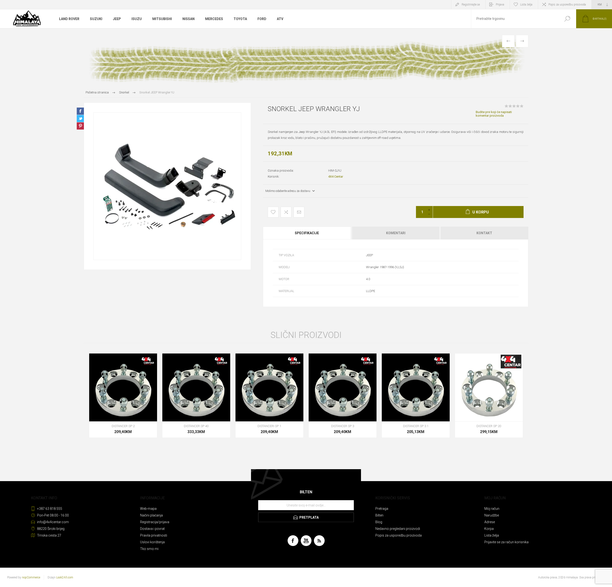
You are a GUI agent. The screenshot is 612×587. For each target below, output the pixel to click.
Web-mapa (148, 509)
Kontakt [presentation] (484, 233)
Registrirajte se (471, 4)
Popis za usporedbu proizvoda (567, 4)
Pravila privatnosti (153, 535)
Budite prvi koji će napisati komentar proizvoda (494, 113)
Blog (378, 522)
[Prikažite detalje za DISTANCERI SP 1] (269, 395)
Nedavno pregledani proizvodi (397, 529)
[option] (167, 186)
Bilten (379, 515)
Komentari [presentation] (395, 233)
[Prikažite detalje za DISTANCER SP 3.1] (416, 395)
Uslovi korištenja (152, 542)
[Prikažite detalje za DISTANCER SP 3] (343, 395)
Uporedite (286, 212)
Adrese (489, 522)
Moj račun (491, 509)
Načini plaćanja (151, 515)
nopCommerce (31, 577)
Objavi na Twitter (80, 118)
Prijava (500, 4)
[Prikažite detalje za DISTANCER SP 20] (489, 395)
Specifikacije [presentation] (307, 233)
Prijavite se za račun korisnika (506, 542)
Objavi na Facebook (80, 111)
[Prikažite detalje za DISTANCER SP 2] (123, 395)
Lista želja (491, 535)
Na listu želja (273, 212)
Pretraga (567, 18)
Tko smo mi (149, 549)
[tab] (307, 233)
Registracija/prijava (154, 522)
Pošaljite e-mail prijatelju (299, 212)
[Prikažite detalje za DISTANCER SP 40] (196, 395)
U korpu (117, 409)
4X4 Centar (335, 176)
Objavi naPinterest (80, 126)
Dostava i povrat (152, 529)
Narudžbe (491, 515)
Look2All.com (64, 577)
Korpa (489, 529)
